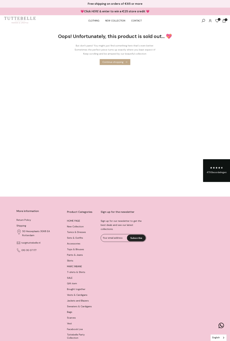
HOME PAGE (73, 220)
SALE (70, 277)
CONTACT (136, 20)
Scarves (71, 317)
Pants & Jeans (75, 255)
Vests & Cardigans (77, 295)
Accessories (73, 243)
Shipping (21, 225)
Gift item (72, 283)
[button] (216, 170)
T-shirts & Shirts (76, 272)
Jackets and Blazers (78, 300)
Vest (69, 323)
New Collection (75, 226)
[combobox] (218, 337)
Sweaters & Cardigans (79, 306)
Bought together (76, 289)
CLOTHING (93, 20)
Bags (69, 312)
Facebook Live (75, 329)
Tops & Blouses (75, 249)
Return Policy (24, 219)
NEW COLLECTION (115, 20)
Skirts (70, 260)
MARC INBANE (74, 266)
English (216, 337)
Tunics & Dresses (76, 232)
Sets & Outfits (75, 237)
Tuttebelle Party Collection (76, 336)
